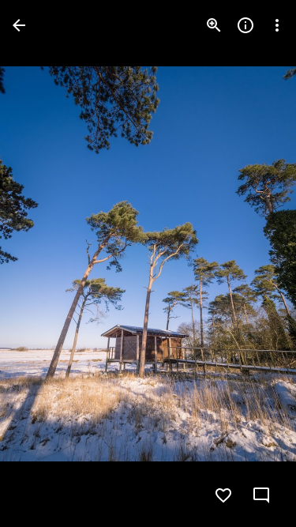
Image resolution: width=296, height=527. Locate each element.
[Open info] (245, 25)
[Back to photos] (19, 25)
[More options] (277, 25)
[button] (44, 264)
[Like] (223, 495)
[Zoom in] (214, 25)
